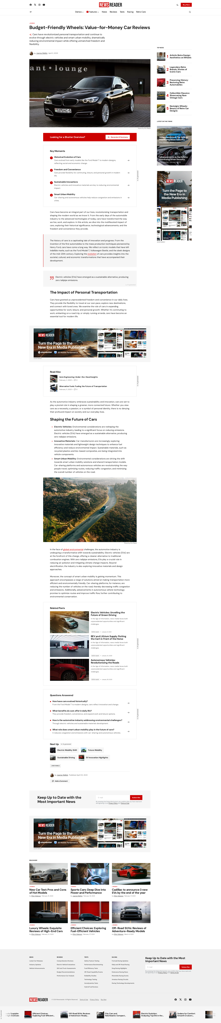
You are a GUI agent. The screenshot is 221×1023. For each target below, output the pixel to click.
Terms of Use (125, 803)
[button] (177, 5)
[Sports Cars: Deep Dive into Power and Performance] (90, 874)
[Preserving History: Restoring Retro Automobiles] (161, 82)
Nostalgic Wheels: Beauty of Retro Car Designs (179, 108)
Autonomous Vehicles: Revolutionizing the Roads (105, 661)
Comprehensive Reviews (65, 961)
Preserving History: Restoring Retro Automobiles (179, 82)
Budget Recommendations (66, 972)
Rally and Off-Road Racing (120, 965)
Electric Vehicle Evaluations (66, 965)
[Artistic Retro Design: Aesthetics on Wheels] (161, 56)
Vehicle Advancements (37, 968)
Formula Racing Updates (120, 961)
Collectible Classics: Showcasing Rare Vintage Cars (180, 95)
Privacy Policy (113, 803)
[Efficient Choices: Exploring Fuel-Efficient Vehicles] (90, 912)
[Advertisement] (174, 206)
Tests (86, 957)
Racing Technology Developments (123, 983)
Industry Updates (35, 965)
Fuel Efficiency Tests (91, 968)
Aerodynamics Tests (91, 983)
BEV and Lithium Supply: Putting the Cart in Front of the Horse (108, 637)
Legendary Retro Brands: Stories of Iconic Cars (178, 69)
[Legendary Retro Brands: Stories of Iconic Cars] (161, 69)
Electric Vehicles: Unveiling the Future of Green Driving (108, 614)
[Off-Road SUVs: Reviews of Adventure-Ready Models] (131, 912)
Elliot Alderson (164, 142)
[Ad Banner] (90, 342)
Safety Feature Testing (91, 961)
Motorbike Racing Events (120, 976)
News (161, 134)
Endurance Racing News (120, 972)
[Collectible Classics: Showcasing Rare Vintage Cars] (161, 95)
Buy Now (186, 5)
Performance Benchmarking (93, 965)
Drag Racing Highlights (119, 968)
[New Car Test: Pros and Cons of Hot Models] (48, 874)
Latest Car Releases (36, 961)
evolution (92, 253)
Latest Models (55, 765)
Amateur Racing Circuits (120, 979)
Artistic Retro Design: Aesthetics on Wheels (180, 56)
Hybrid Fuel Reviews (91, 987)
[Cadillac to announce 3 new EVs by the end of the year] (131, 874)
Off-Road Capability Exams (93, 972)
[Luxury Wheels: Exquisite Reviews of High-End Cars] (48, 912)
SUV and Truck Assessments (66, 968)
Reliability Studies (90, 976)
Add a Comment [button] (61, 781)
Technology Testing (90, 979)
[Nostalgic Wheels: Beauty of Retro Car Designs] (161, 108)
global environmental (73, 549)
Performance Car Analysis (65, 976)
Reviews (32, 23)
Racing (114, 957)
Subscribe (136, 798)
